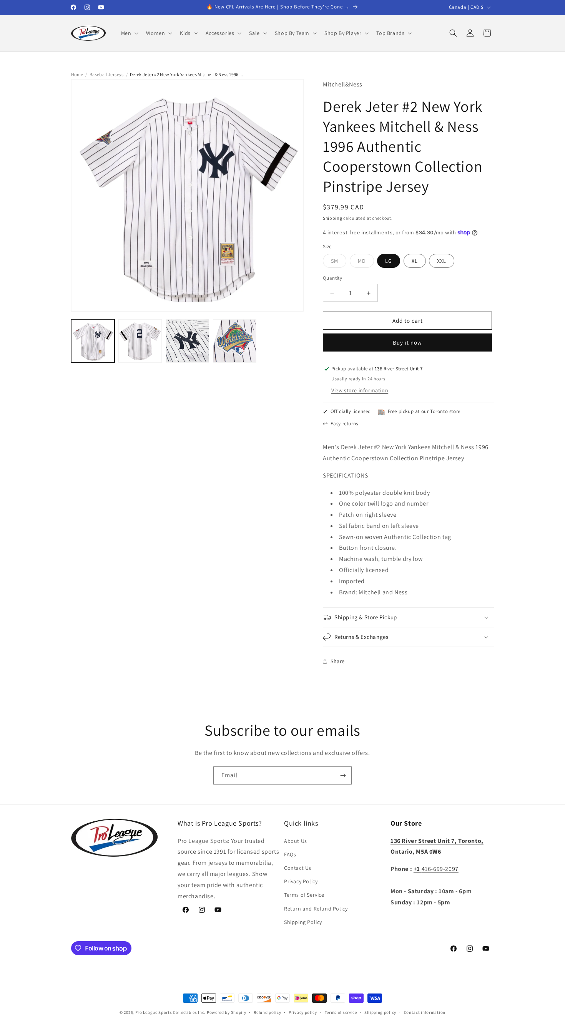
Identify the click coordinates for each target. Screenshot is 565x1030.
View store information (359, 390)
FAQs (290, 854)
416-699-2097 (436, 869)
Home (77, 74)
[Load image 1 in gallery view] (93, 341)
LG (388, 260)
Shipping (332, 218)
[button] (129, 33)
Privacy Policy (300, 881)
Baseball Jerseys (107, 74)
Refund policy (267, 1012)
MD (366, 262)
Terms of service (341, 1012)
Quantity (332, 278)
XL (415, 260)
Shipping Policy (303, 922)
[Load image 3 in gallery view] (187, 341)
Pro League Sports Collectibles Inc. (170, 1012)
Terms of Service (304, 894)
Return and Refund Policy (315, 908)
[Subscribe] (342, 775)
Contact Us (297, 867)
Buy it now (407, 342)
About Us (295, 841)
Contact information (424, 1012)
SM (338, 262)
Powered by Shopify (226, 1012)
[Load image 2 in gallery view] (140, 341)
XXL (441, 260)
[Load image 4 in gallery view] (234, 341)
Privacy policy (303, 1012)
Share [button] (338, 661)
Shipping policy (380, 1012)
